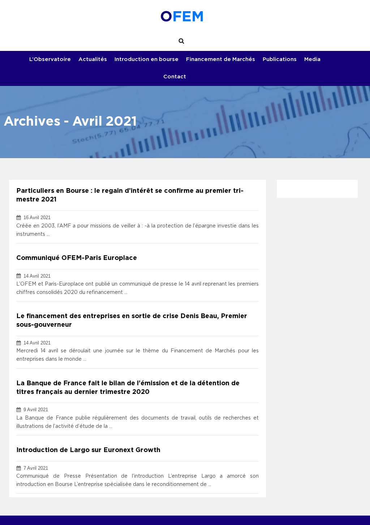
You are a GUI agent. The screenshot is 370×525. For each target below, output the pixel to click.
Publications (280, 59)
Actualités (92, 59)
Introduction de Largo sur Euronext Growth (88, 450)
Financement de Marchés (220, 59)
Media (312, 59)
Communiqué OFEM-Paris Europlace (76, 258)
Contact (174, 76)
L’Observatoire (50, 59)
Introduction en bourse (146, 59)
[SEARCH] (181, 41)
